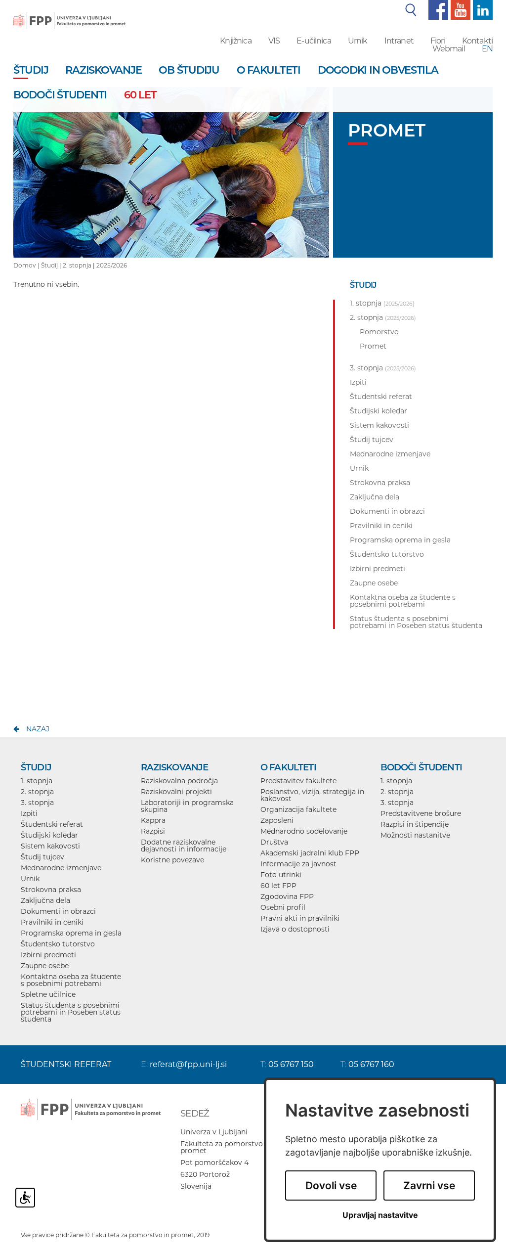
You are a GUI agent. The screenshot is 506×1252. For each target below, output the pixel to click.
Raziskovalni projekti (176, 791)
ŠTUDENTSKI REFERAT (66, 1064)
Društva (274, 842)
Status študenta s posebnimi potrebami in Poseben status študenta (71, 1012)
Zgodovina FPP (287, 896)
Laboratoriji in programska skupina (187, 806)
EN (487, 48)
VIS (274, 40)
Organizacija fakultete (298, 809)
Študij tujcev (42, 856)
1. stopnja (36, 780)
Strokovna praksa (51, 889)
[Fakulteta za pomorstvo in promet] (69, 13)
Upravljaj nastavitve (380, 1215)
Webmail (448, 48)
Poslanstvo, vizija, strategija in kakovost (312, 795)
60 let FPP (278, 885)
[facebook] (437, 9)
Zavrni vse (429, 1185)
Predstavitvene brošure (420, 813)
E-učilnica (313, 40)
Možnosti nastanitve (415, 835)
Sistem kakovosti (50, 846)
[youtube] (459, 9)
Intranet (399, 40)
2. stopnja (77, 265)
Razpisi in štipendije (414, 824)
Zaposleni (277, 820)
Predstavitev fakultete (298, 780)
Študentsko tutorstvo (58, 943)
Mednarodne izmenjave (61, 867)
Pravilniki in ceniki (52, 922)
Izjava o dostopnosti (295, 929)
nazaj (37, 728)
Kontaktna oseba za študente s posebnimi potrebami (71, 980)
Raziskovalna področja (179, 780)
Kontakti (477, 40)
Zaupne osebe (45, 965)
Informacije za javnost (298, 863)
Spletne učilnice (48, 994)
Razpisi (153, 831)
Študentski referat (52, 824)
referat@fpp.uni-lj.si (188, 1064)
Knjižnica (235, 40)
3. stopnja (37, 802)
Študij (49, 265)
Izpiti (29, 813)
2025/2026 (111, 265)
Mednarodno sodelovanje (303, 831)
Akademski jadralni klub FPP (309, 853)
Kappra (153, 820)
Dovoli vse (331, 1185)
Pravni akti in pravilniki (299, 918)
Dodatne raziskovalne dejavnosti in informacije (183, 845)
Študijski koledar (49, 835)
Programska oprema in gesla (71, 933)
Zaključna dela (45, 900)
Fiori (437, 40)
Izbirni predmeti (48, 954)
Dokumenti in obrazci (58, 911)
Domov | (27, 265)
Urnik (358, 40)
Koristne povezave (172, 859)
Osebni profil (282, 907)
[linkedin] (481, 9)
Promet (373, 346)
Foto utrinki (280, 874)
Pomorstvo (379, 331)
